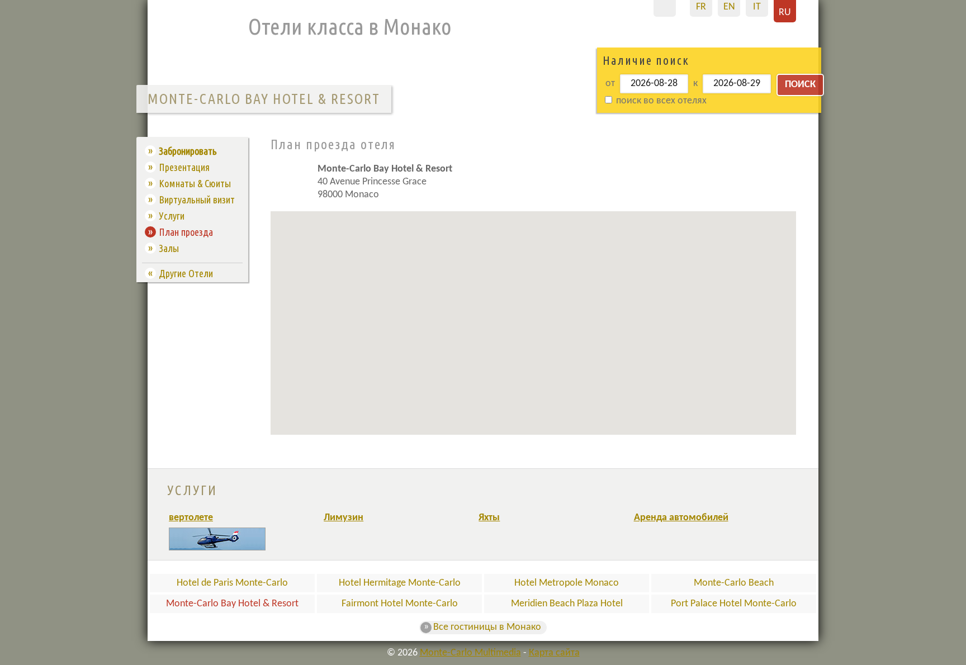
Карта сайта (554, 653)
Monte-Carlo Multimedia (470, 653)
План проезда (186, 232)
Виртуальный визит (197, 199)
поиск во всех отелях (660, 101)
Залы (169, 248)
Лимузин (343, 517)
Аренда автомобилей (681, 517)
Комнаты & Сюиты (195, 183)
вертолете (191, 517)
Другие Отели (186, 273)
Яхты (489, 517)
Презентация (184, 167)
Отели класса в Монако (350, 26)
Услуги (171, 215)
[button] (602, 274)
